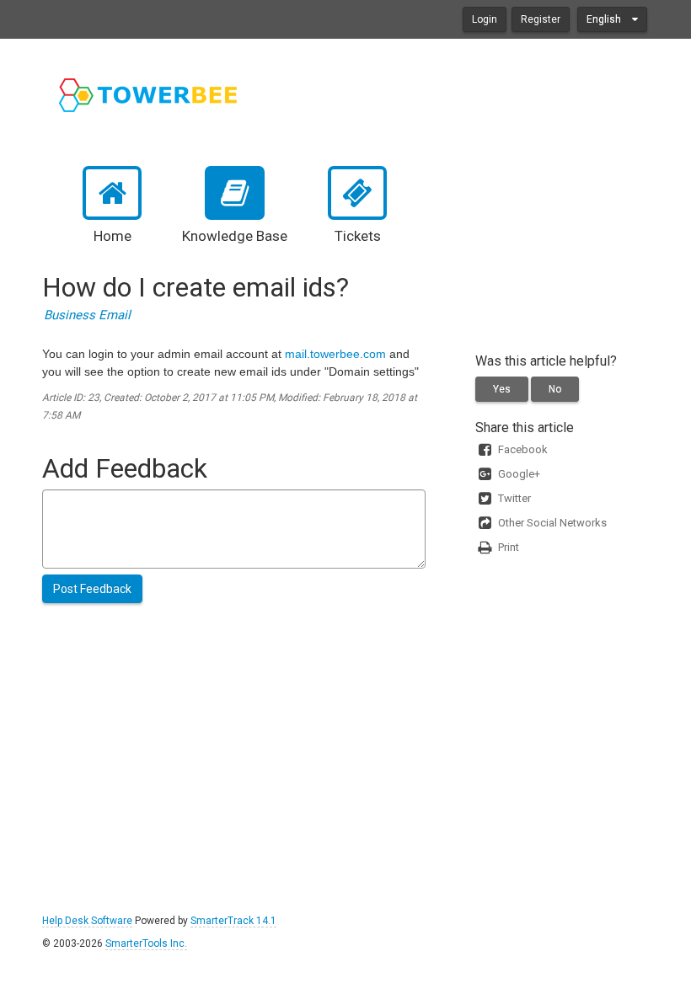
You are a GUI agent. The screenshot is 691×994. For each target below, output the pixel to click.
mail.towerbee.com (335, 354)
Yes (502, 389)
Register (540, 19)
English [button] (605, 19)
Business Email (87, 315)
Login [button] (484, 19)
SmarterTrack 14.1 (233, 921)
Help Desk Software (87, 921)
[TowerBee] (149, 95)
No (555, 389)
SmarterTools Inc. (146, 943)
